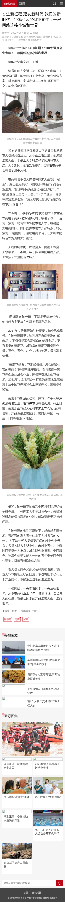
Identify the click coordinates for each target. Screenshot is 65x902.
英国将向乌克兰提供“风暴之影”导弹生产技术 (43, 662)
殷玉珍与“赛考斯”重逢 (17, 797)
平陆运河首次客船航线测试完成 (43, 691)
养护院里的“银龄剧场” (48, 797)
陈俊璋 (7, 619)
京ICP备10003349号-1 (17, 898)
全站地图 (37, 892)
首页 (26, 892)
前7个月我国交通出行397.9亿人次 (43, 703)
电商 (17, 619)
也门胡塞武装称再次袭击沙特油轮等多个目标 (43, 647)
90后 (25, 619)
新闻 (22, 3)
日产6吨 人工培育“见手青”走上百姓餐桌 (43, 676)
